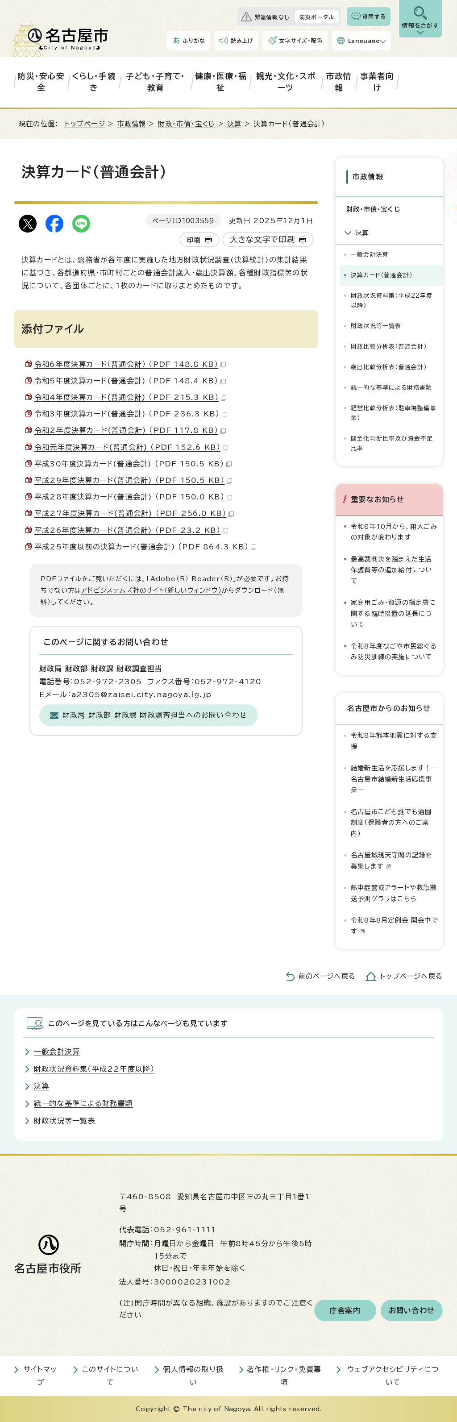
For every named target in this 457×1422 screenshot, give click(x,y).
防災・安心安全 (41, 81)
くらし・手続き (94, 81)
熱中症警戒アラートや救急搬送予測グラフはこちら (394, 893)
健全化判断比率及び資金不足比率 (392, 443)
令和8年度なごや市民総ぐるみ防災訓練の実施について (394, 651)
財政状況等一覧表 (376, 326)
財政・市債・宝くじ (187, 124)
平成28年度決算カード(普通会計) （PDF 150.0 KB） (129, 496)
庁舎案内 (345, 1310)
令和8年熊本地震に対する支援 (394, 740)
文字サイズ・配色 (301, 40)
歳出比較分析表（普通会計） (389, 367)
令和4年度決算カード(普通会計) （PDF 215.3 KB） (126, 397)
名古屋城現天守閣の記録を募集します (391, 860)
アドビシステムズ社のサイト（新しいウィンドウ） (151, 590)
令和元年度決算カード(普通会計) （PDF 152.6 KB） (127, 447)
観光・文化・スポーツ (286, 81)
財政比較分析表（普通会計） (389, 346)
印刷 (193, 240)
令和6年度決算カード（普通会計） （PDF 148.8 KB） (126, 364)
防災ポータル (316, 17)
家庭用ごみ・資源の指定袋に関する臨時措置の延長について (393, 613)
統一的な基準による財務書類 (391, 388)
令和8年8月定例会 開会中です (394, 925)
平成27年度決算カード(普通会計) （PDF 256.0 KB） (130, 513)
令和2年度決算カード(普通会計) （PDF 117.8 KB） (126, 430)
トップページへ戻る (411, 976)
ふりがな (194, 40)
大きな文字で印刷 (262, 239)
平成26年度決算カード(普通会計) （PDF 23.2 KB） (127, 530)
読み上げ (242, 40)
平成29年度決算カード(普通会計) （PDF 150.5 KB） (129, 480)
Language (364, 40)
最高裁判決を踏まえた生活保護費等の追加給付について (391, 570)
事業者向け (377, 81)
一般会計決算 (370, 255)
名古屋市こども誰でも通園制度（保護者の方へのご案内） (391, 822)
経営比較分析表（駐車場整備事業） (393, 413)
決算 (234, 124)
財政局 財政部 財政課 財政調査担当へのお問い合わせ (154, 715)
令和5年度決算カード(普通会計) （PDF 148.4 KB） (126, 380)
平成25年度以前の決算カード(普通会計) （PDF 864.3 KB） (141, 546)
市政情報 (339, 81)
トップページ (85, 124)
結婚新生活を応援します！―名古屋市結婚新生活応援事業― (394, 779)
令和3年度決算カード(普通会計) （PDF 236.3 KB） (127, 413)
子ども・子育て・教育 (156, 81)
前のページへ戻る (327, 976)
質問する (374, 16)
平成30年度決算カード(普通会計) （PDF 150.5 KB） (129, 463)
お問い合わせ (412, 1310)
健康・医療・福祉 (221, 81)
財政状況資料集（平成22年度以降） (392, 300)
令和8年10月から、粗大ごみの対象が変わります (394, 532)
